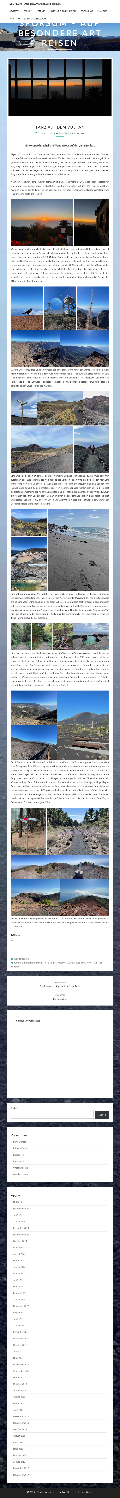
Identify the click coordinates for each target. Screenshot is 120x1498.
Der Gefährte (19, 1141)
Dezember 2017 (21, 1468)
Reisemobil (19, 1161)
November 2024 (21, 1234)
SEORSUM (28, 11)
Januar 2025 (19, 1221)
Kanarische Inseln (33, 962)
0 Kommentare (76, 133)
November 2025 (21, 1208)
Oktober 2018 (20, 1429)
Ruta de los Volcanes (55, 962)
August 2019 (19, 1396)
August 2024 (19, 1253)
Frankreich (102, 11)
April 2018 (18, 1442)
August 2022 (19, 1312)
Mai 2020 (17, 1377)
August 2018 (19, 1435)
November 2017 (21, 1474)
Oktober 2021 (20, 1344)
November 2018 (21, 1422)
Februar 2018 (19, 1455)
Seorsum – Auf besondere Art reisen (35, 3)
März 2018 (18, 1448)
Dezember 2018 (21, 1416)
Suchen (14, 1108)
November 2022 (21, 1306)
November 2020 (21, 1364)
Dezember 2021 (21, 1331)
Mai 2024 (17, 1260)
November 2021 (21, 1338)
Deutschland (87, 11)
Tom (61, 133)
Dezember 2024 (21, 1227)
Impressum (15, 18)
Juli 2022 (17, 1318)
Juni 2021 (18, 1351)
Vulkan (71, 962)
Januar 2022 (19, 1325)
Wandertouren (21, 958)
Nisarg (89, 1492)
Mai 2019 (17, 1403)
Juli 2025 (17, 1215)
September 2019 (21, 1390)
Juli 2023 (17, 1280)
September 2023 (21, 1273)
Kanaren (18, 962)
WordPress (68, 1492)
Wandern (80, 962)
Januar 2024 (19, 1267)
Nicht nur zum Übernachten (63, 11)
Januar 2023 (19, 1299)
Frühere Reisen (20, 1148)
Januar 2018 (19, 1461)
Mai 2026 (17, 1202)
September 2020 (21, 1370)
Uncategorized (20, 1167)
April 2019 (18, 1409)
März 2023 (18, 1286)
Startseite (14, 11)
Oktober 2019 (20, 1383)
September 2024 (21, 1247)
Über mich (41, 11)
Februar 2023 (19, 1292)
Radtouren (18, 1154)
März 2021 (18, 1357)
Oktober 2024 (20, 1241)
